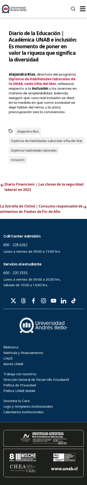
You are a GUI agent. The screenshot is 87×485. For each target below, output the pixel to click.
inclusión (18, 159)
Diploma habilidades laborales (34, 150)
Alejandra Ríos (28, 131)
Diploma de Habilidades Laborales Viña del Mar (46, 140)
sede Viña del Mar (40, 83)
